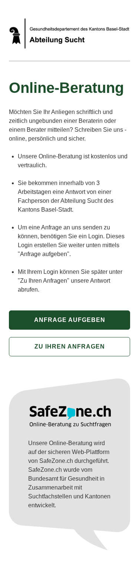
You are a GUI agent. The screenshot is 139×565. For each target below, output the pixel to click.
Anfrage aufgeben (69, 320)
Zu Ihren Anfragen (69, 346)
